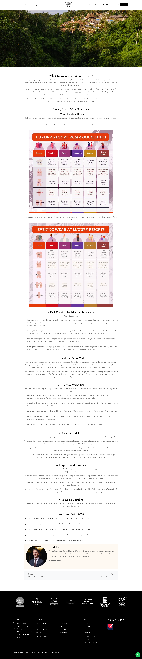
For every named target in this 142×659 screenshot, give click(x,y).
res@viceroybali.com (23, 626)
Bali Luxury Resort (49, 372)
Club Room (41, 623)
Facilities (106, 5)
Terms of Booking (91, 643)
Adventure (65, 626)
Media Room (89, 633)
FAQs (86, 630)
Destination (41, 630)
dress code (78, 92)
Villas (17, 5)
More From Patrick (55, 561)
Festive (89, 5)
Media (96, 5)
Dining (34, 5)
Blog (38, 633)
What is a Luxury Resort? (108, 577)
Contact (115, 5)
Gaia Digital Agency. (53, 652)
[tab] (71, 518)
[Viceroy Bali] (68, 5)
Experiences (44, 5)
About (86, 620)
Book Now (124, 5)
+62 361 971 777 (21, 623)
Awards (87, 623)
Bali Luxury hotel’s (111, 489)
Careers (63, 633)
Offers (25, 5)
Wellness (64, 623)
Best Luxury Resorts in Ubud (35, 577)
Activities (40, 626)
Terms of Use (89, 640)
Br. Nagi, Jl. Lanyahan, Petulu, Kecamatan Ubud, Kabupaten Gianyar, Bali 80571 (25, 633)
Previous (29, 574)
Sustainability (42, 636)
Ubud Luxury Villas (44, 620)
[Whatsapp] (137, 655)
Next (113, 574)
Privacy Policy (90, 636)
